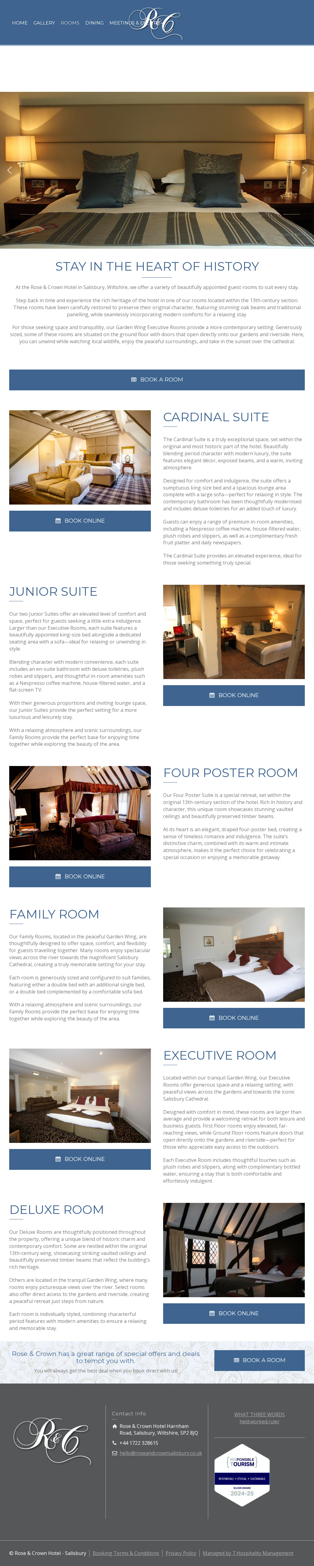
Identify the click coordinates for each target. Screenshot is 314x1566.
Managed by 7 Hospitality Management (248, 1553)
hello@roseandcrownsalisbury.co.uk (161, 1453)
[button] (9, 170)
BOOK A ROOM (161, 379)
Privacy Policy (181, 1553)
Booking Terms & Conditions (126, 1553)
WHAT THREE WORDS (259, 1414)
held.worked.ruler (259, 1421)
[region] (157, 170)
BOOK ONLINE (85, 520)
